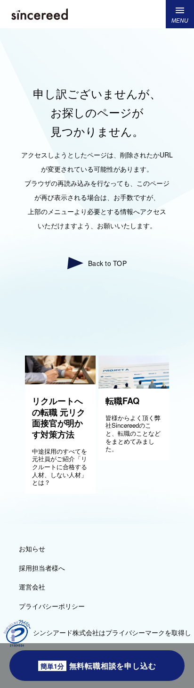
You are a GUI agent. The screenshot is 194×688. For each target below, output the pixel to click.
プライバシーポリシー (52, 606)
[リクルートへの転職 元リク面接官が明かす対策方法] (60, 381)
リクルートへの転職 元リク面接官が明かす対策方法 (58, 417)
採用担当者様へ (42, 567)
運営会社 (32, 586)
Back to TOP (107, 263)
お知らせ (32, 548)
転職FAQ (122, 401)
